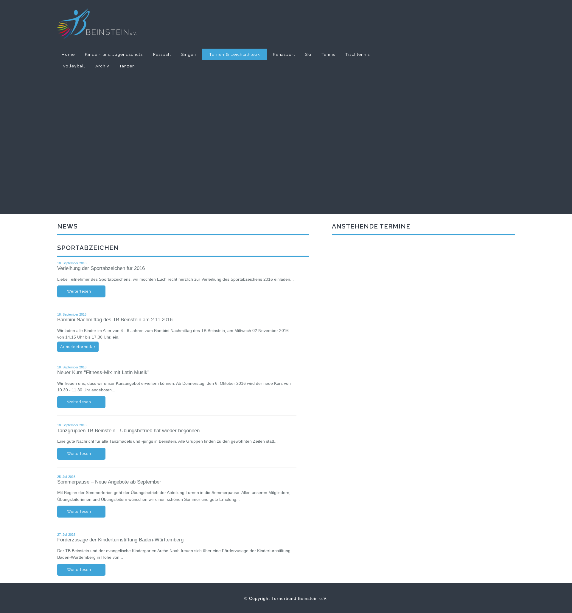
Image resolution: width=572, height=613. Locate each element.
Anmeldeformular (78, 347)
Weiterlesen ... (81, 291)
